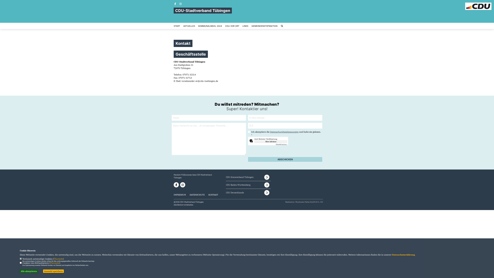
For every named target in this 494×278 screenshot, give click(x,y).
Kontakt (213, 194)
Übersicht (58, 259)
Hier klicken (270, 141)
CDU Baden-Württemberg (238, 185)
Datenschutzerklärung (403, 254)
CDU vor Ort (232, 26)
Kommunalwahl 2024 (210, 26)
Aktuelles (189, 26)
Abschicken (285, 159)
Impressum (180, 194)
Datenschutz (197, 194)
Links (245, 26)
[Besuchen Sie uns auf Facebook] (175, 4)
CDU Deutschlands (235, 192)
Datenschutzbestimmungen (284, 132)
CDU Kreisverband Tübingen (240, 177)
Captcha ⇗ (281, 144)
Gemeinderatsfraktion (264, 26)
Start (177, 26)
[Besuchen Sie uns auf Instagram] (180, 4)
